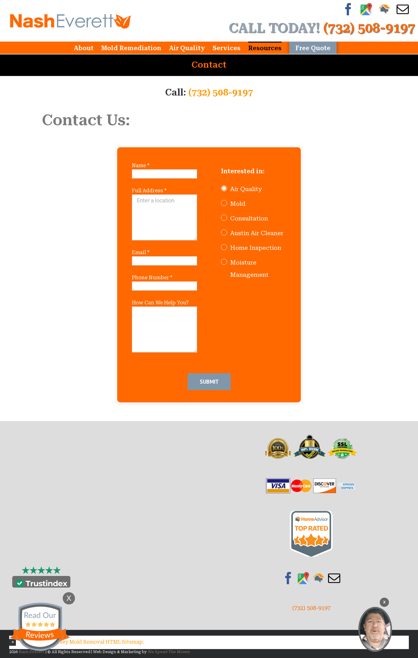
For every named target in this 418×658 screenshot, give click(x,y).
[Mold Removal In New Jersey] (375, 629)
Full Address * (149, 191)
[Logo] (70, 21)
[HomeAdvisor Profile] (318, 578)
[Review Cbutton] (39, 627)
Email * (140, 252)
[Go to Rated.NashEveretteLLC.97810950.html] (311, 515)
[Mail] (334, 578)
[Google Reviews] (303, 578)
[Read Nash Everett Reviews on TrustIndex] (41, 583)
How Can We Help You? (160, 303)
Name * (140, 165)
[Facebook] (288, 578)
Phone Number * (152, 277)
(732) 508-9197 (220, 92)
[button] (209, 642)
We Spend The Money (169, 652)
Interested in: (242, 171)
